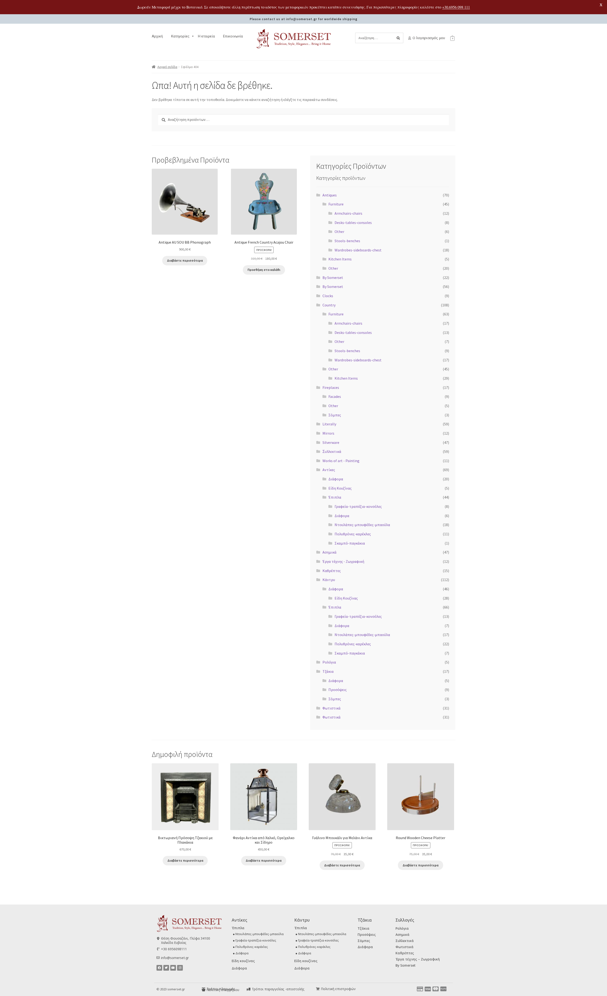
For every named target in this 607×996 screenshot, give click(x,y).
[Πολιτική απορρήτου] (203, 989)
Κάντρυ (328, 579)
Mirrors (328, 433)
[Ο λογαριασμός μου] (409, 38)
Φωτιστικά (331, 708)
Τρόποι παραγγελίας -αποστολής (278, 989)
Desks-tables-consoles (353, 222)
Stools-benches (347, 240)
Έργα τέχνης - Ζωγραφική (343, 561)
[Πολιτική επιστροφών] (317, 989)
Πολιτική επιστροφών (338, 989)
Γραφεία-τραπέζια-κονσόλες (358, 506)
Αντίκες (328, 469)
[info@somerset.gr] (158, 957)
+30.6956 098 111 (456, 7)
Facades (334, 396)
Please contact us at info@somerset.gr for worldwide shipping (303, 19)
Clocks (327, 295)
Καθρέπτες (331, 570)
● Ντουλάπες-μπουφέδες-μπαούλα (258, 934)
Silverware (330, 442)
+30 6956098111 (174, 949)
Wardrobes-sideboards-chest (358, 250)
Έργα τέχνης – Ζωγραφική (417, 959)
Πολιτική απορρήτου (223, 989)
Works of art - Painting (340, 460)
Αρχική (157, 36)
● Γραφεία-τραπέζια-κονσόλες (254, 940)
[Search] (398, 38)
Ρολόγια (329, 662)
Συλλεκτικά (404, 940)
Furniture (336, 204)
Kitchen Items (340, 259)
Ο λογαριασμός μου (429, 37)
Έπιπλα (334, 497)
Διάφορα (335, 479)
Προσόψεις (337, 689)
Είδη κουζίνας (243, 961)
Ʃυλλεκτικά (331, 451)
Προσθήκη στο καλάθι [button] (264, 270)
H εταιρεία (206, 36)
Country (329, 305)
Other (339, 231)
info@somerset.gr (175, 957)
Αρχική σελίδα (167, 67)
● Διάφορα (240, 953)
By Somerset (332, 277)
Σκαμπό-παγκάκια (350, 543)
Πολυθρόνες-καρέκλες (353, 534)
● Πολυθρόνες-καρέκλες (250, 947)
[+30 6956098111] (158, 949)
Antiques (329, 195)
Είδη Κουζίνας (340, 488)
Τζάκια (328, 671)
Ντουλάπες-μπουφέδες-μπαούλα (362, 524)
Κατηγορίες (180, 36)
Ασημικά (329, 552)
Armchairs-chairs (348, 213)
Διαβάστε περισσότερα (185, 260)
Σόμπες (334, 415)
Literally (329, 424)
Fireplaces (330, 387)
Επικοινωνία (233, 36)
